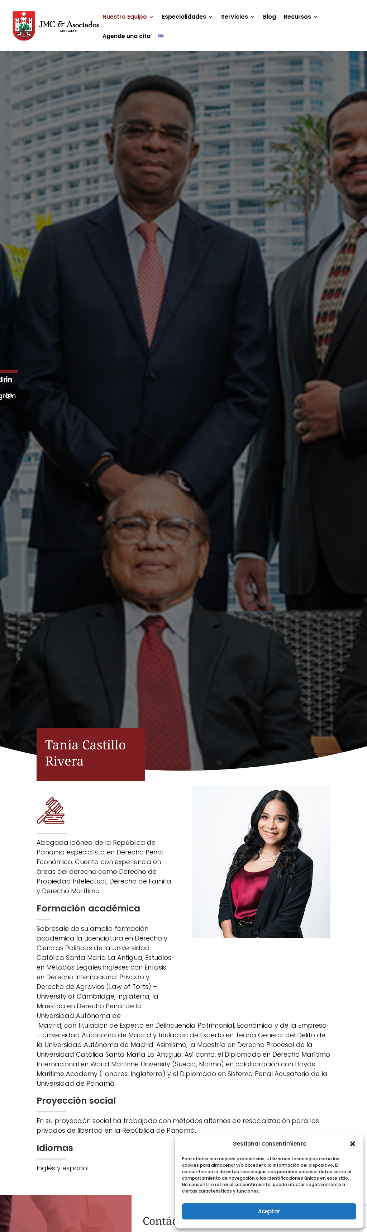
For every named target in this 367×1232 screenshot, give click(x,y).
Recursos (297, 17)
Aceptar (269, 1211)
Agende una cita (127, 37)
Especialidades (184, 17)
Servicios (234, 17)
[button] (352, 1143)
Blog (269, 17)
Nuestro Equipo (125, 17)
